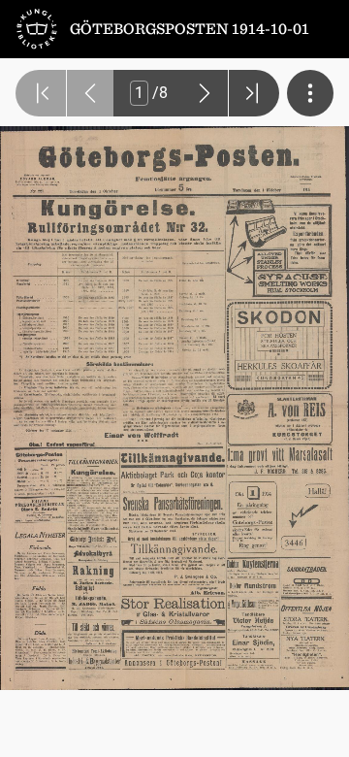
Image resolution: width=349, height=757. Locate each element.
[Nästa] (204, 93)
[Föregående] (90, 93)
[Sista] (254, 93)
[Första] (41, 93)
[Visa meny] (310, 93)
